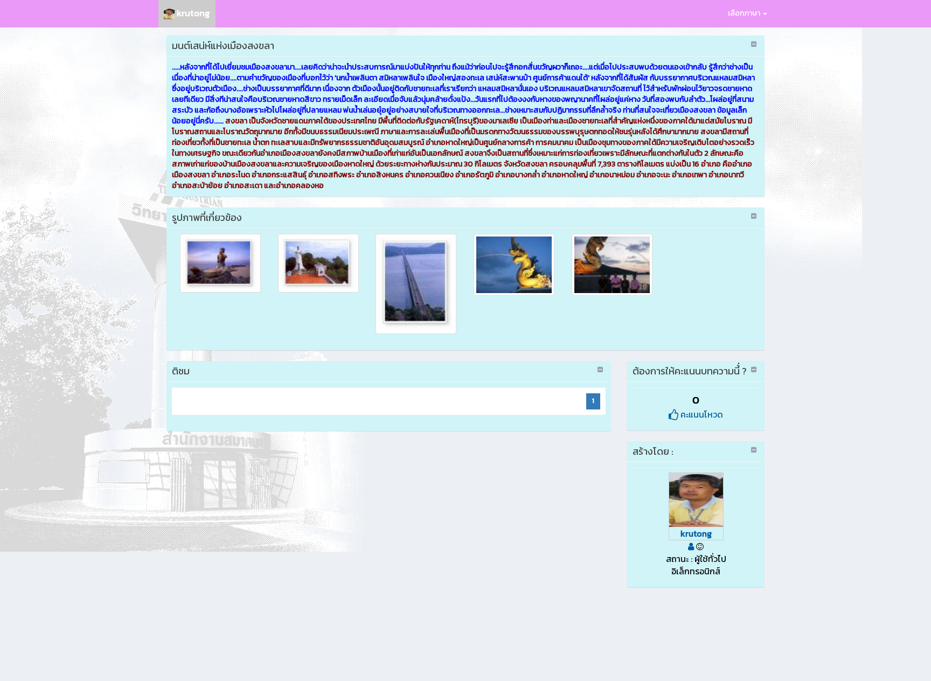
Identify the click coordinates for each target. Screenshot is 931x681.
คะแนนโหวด (700, 414)
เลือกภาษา (745, 13)
